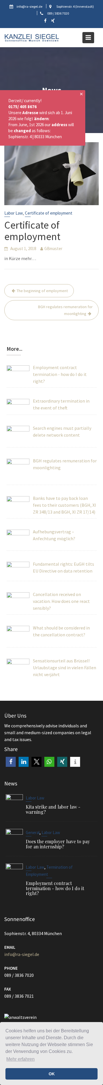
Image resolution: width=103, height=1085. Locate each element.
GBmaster (53, 248)
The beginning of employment (42, 290)
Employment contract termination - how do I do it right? (55, 888)
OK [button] (52, 1074)
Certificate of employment (48, 213)
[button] (11, 762)
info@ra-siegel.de (21, 954)
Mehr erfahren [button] (20, 1059)
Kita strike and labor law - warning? (53, 809)
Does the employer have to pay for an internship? (58, 843)
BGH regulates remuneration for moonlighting (65, 310)
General (32, 832)
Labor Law (13, 213)
